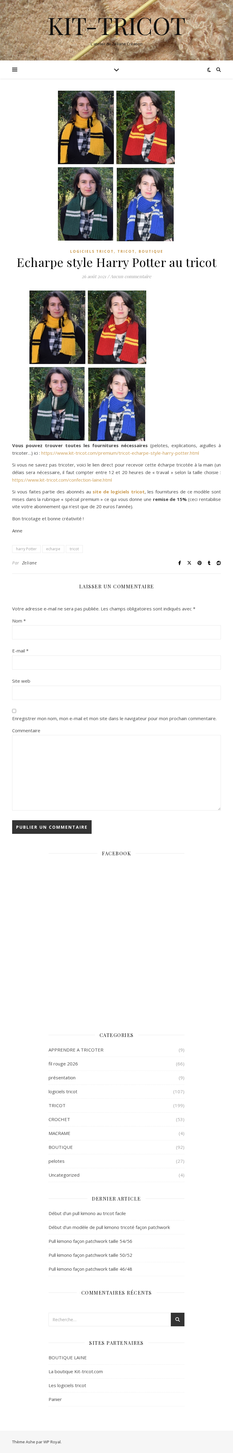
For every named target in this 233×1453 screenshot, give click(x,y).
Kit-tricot (117, 25)
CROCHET (59, 1119)
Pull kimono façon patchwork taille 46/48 (90, 1269)
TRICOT (126, 251)
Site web (21, 681)
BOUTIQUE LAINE (68, 1357)
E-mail (20, 651)
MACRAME (59, 1133)
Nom (19, 621)
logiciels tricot (92, 251)
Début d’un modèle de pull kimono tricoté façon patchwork (109, 1227)
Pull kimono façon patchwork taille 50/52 (90, 1255)
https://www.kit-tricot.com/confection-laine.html (62, 480)
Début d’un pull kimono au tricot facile (87, 1213)
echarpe (53, 548)
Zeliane (29, 563)
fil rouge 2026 (63, 1064)
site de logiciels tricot (118, 492)
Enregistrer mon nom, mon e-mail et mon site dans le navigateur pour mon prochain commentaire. (114, 718)
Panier (55, 1399)
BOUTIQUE (151, 251)
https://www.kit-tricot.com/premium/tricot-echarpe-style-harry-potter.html (120, 453)
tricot (74, 548)
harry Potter (26, 548)
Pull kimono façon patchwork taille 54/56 (90, 1241)
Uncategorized (64, 1175)
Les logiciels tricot (67, 1385)
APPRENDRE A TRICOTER (76, 1050)
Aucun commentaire (130, 276)
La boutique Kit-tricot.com (76, 1371)
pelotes (57, 1161)
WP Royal (52, 1442)
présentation (62, 1077)
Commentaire (26, 730)
